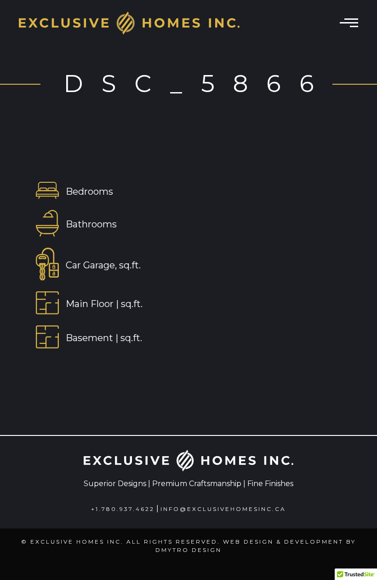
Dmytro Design (188, 549)
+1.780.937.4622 (122, 508)
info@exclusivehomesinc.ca (223, 508)
